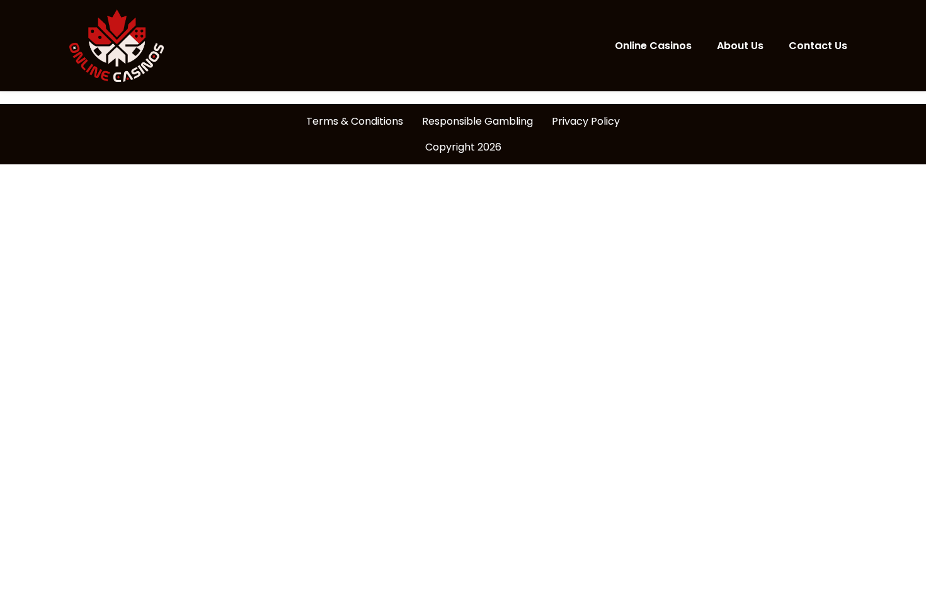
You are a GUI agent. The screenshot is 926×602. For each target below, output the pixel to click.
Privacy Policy (586, 121)
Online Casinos (653, 45)
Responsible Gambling (477, 121)
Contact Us (818, 45)
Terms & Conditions (354, 121)
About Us (740, 45)
